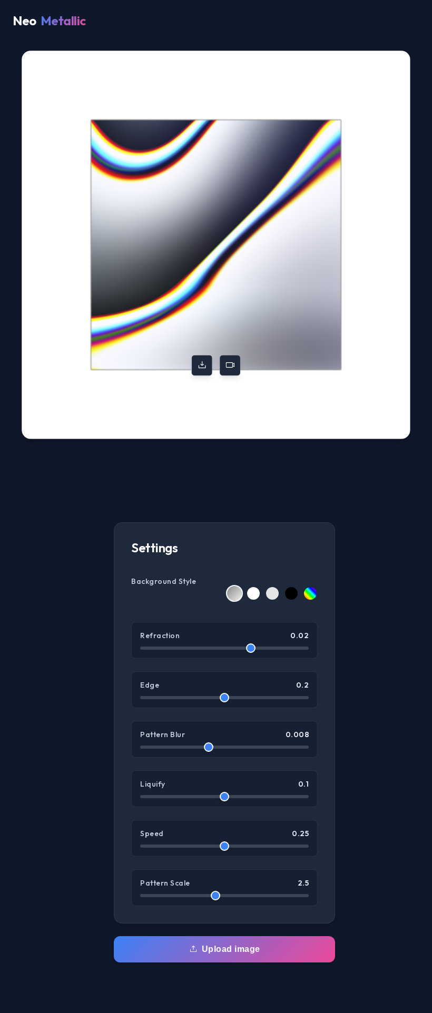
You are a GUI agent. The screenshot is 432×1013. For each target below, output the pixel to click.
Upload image (231, 949)
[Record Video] (230, 365)
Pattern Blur (224, 734)
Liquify (224, 784)
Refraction (224, 635)
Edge (224, 685)
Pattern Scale (224, 883)
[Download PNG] (202, 365)
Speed (224, 833)
